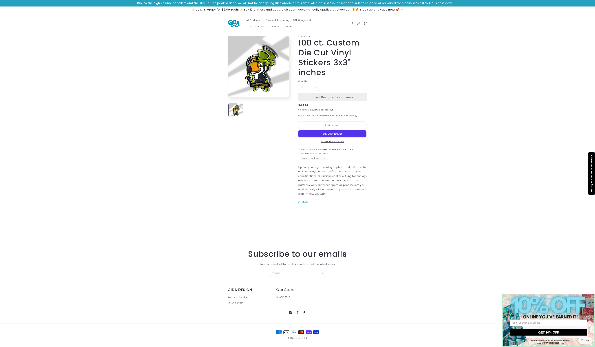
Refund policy (236, 302)
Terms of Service (238, 297)
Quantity (302, 81)
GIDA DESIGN (301, 338)
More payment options (332, 141)
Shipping (303, 109)
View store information (314, 158)
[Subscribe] (321, 273)
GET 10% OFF (548, 332)
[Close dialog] (592, 296)
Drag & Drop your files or (333, 97)
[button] (254, 20)
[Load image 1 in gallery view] (236, 110)
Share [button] (305, 202)
